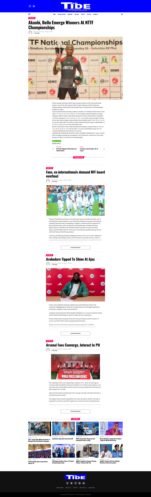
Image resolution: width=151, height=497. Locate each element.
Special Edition (61, 14)
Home (54, 14)
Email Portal (92, 487)
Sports (83, 14)
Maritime (70, 14)
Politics (89, 14)
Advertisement (60, 487)
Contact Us (68, 487)
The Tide (37, 33)
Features (77, 14)
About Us (75, 487)
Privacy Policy (83, 487)
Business (95, 14)
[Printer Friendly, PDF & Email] (56, 141)
